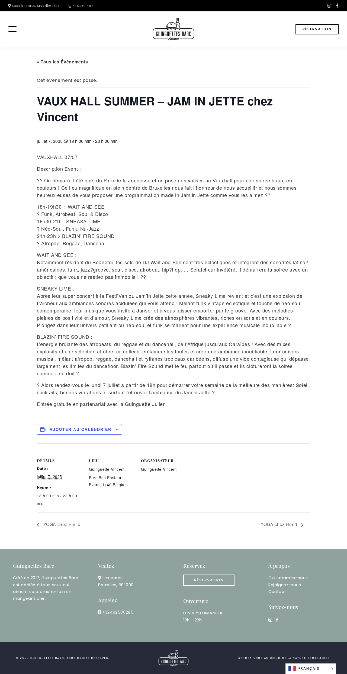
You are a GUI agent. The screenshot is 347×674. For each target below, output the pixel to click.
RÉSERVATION (317, 29)
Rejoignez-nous (284, 585)
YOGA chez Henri (279, 524)
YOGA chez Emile (61, 524)
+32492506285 (83, 6)
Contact (277, 591)
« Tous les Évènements (62, 62)
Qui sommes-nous (288, 578)
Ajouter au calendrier (80, 429)
